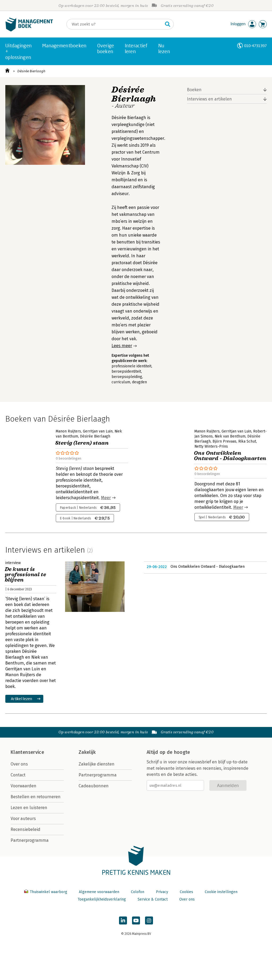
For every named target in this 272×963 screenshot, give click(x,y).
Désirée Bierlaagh (31, 71)
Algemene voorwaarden (99, 892)
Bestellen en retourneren (36, 796)
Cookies (186, 892)
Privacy (162, 892)
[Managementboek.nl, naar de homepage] (29, 30)
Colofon (137, 892)
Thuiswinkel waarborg (48, 892)
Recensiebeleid (25, 829)
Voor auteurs (23, 818)
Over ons (19, 764)
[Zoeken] (167, 24)
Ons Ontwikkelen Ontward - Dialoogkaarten (208, 566)
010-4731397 (255, 45)
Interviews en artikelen (209, 99)
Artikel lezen (21, 698)
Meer (106, 497)
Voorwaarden (23, 785)
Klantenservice (27, 752)
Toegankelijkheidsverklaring (102, 899)
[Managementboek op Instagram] (149, 920)
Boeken (194, 89)
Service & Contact (153, 899)
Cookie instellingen (221, 892)
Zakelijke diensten (96, 764)
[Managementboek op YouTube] (136, 920)
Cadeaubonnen (94, 785)
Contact (18, 774)
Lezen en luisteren (29, 807)
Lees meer (122, 345)
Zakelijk (87, 752)
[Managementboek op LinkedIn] (123, 920)
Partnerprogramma (30, 840)
